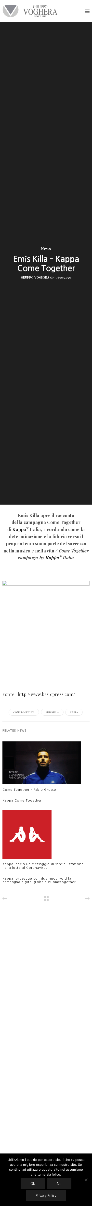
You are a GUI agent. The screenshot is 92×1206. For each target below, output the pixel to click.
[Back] (46, 898)
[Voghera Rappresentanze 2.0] (31, 11)
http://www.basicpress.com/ (46, 694)
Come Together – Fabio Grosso (29, 789)
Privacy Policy (46, 1195)
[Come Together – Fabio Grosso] (41, 764)
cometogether (24, 712)
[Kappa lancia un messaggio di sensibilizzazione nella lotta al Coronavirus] (27, 835)
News (46, 249)
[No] (85, 1179)
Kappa (19, 529)
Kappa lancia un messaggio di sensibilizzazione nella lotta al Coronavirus (43, 865)
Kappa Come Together (22, 800)
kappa (74, 712)
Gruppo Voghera (35, 277)
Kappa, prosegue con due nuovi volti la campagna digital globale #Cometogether (39, 880)
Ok (32, 1183)
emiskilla (52, 712)
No (59, 1183)
